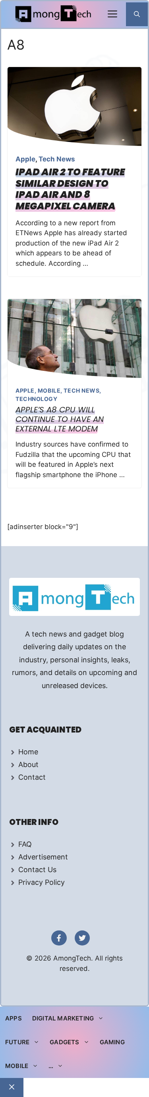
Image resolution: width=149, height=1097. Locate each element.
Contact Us (37, 869)
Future (17, 1042)
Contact (32, 777)
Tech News (57, 159)
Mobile (49, 390)
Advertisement (43, 857)
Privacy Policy (41, 882)
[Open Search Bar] (137, 14)
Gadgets (64, 1042)
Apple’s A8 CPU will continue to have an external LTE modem (59, 419)
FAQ (25, 844)
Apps (13, 1018)
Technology (36, 398)
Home (28, 752)
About (28, 764)
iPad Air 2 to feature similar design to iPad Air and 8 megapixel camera (70, 189)
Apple (25, 159)
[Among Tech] (54, 14)
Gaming (112, 1042)
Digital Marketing (63, 1018)
